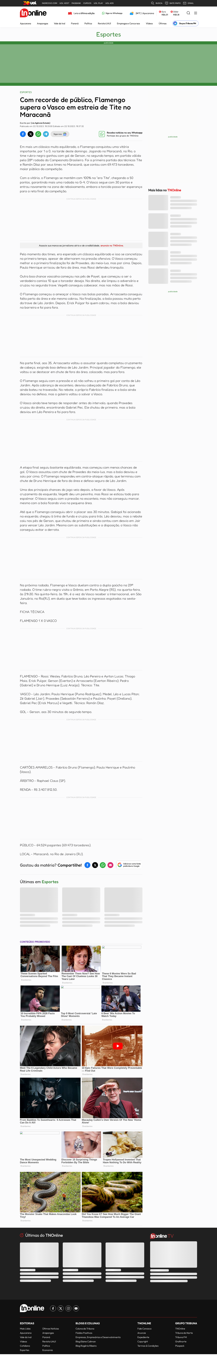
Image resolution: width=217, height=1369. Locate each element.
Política (88, 23)
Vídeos (149, 23)
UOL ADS (109, 3)
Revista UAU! (104, 23)
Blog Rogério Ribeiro (86, 1345)
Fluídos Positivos (84, 1332)
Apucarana (25, 23)
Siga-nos (58, 134)
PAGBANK (76, 3)
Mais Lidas (25, 1328)
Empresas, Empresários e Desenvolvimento (98, 1337)
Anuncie (141, 1332)
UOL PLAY (98, 3)
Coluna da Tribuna (85, 1328)
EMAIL (191, 3)
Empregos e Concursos (128, 23)
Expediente (143, 1337)
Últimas (163, 23)
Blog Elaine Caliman (86, 1341)
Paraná (74, 23)
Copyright (142, 1341)
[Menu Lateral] (195, 13)
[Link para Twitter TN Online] (61, 1308)
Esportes (108, 34)
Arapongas (42, 23)
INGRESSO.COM (49, 3)
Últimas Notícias (50, 1328)
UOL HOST (64, 3)
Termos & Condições (148, 1345)
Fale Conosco (144, 1328)
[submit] (188, 13)
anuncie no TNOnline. (112, 245)
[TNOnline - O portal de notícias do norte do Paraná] (33, 13)
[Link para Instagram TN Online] (68, 1308)
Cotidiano (25, 1345)
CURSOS (87, 3)
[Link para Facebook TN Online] (53, 1308)
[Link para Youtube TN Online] (76, 1308)
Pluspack (179, 1345)
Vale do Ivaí (59, 23)
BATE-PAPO (175, 3)
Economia (47, 1350)
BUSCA (159, 3)
